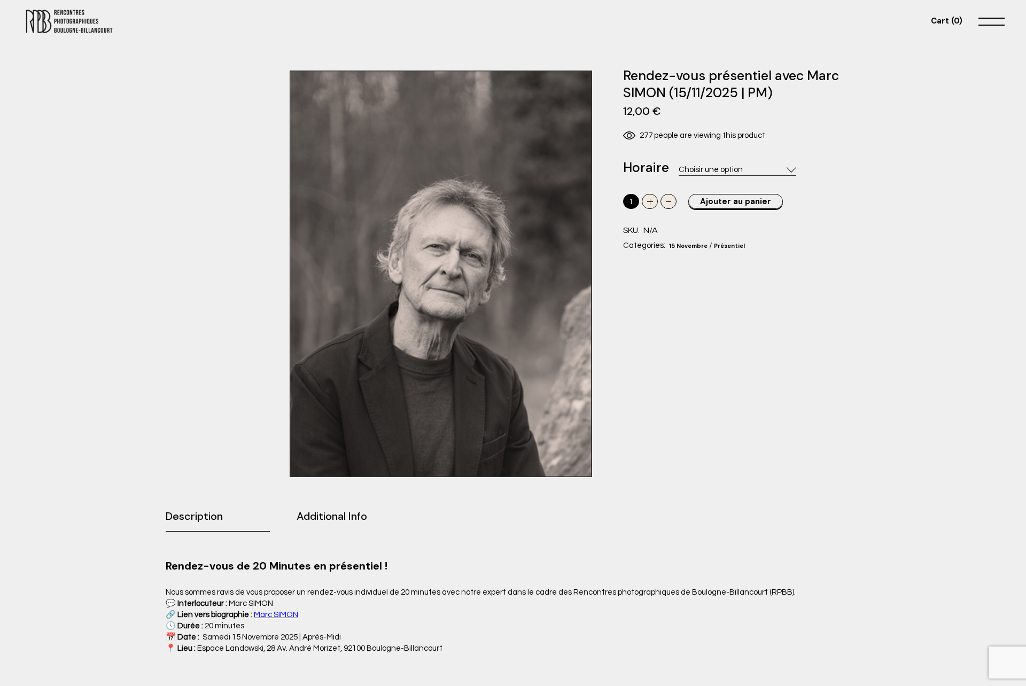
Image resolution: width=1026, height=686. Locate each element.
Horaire (646, 167)
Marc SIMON (276, 615)
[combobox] (737, 170)
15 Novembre (688, 246)
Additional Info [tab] (332, 516)
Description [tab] (194, 516)
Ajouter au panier (735, 201)
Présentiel (729, 246)
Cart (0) (946, 20)
